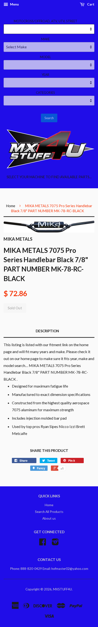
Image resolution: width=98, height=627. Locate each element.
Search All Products (49, 512)
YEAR (45, 75)
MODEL (45, 57)
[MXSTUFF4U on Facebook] (42, 543)
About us (49, 518)
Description (47, 331)
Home (10, 206)
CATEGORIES (45, 92)
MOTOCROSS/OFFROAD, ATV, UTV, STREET (45, 21)
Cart (90, 4)
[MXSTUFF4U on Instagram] (55, 543)
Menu (14, 4)
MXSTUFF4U (62, 589)
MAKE (45, 39)
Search (49, 118)
